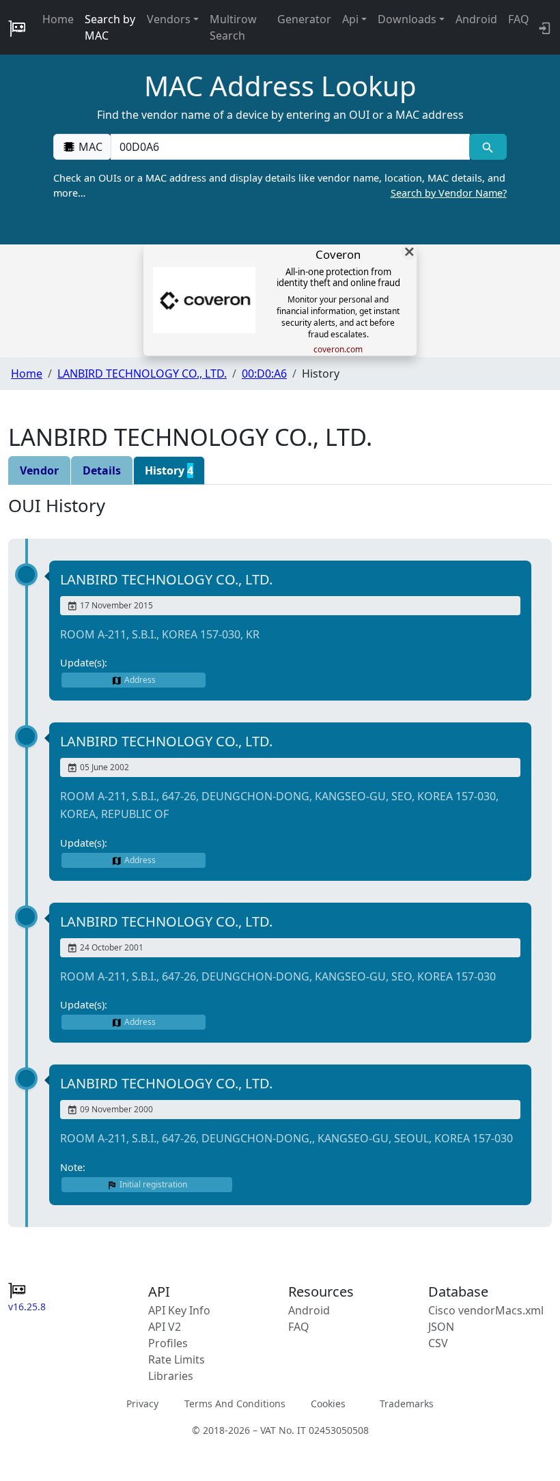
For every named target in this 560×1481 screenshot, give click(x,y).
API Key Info (179, 1310)
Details (102, 470)
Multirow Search (233, 27)
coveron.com (338, 349)
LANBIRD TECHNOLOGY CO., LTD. (142, 373)
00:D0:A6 (264, 373)
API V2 (164, 1326)
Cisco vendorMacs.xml (486, 1310)
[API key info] (543, 27)
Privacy (142, 1403)
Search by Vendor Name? (449, 192)
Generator (304, 19)
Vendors (169, 19)
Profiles (168, 1343)
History (169, 470)
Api (350, 19)
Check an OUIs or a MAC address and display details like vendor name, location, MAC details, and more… (279, 185)
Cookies (328, 1403)
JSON (441, 1326)
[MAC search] (488, 147)
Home (58, 19)
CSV (438, 1343)
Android (476, 19)
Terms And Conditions (234, 1403)
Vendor (39, 470)
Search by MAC (110, 27)
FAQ (518, 19)
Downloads (407, 19)
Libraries (170, 1375)
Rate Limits (176, 1359)
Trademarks (407, 1403)
